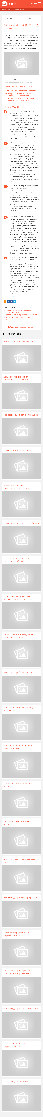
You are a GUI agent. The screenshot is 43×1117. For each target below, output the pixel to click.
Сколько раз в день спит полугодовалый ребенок (16, 378)
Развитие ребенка (19, 9)
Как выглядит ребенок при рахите (20, 897)
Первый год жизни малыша (17, 1081)
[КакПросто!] (9, 3)
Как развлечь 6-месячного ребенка (21, 414)
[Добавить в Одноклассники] (5, 301)
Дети (10, 9)
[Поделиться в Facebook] (11, 301)
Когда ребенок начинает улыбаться (21, 523)
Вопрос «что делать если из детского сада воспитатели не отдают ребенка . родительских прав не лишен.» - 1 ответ (21, 96)
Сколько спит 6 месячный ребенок (18, 86)
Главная (4, 9)
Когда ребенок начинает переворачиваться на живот (18, 486)
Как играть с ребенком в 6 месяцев (21, 672)
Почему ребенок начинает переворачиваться (17, 1045)
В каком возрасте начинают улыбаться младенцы (17, 598)
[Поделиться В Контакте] (8, 301)
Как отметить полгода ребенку (19, 341)
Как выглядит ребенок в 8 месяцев (21, 1008)
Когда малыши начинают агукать (20, 450)
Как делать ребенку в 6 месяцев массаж (19, 709)
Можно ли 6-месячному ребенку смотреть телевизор (19, 636)
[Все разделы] (39, 3)
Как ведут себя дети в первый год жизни (19, 318)
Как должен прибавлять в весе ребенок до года (19, 747)
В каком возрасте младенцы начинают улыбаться (18, 560)
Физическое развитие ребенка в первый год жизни (20, 934)
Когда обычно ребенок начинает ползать (20, 860)
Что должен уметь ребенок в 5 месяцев (19, 785)
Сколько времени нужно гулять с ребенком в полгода (19, 311)
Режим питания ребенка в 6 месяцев (17, 822)
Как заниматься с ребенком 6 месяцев (21, 315)
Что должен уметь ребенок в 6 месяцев (20, 90)
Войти (34, 3)
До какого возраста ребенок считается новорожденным (18, 972)
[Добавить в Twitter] (14, 301)
